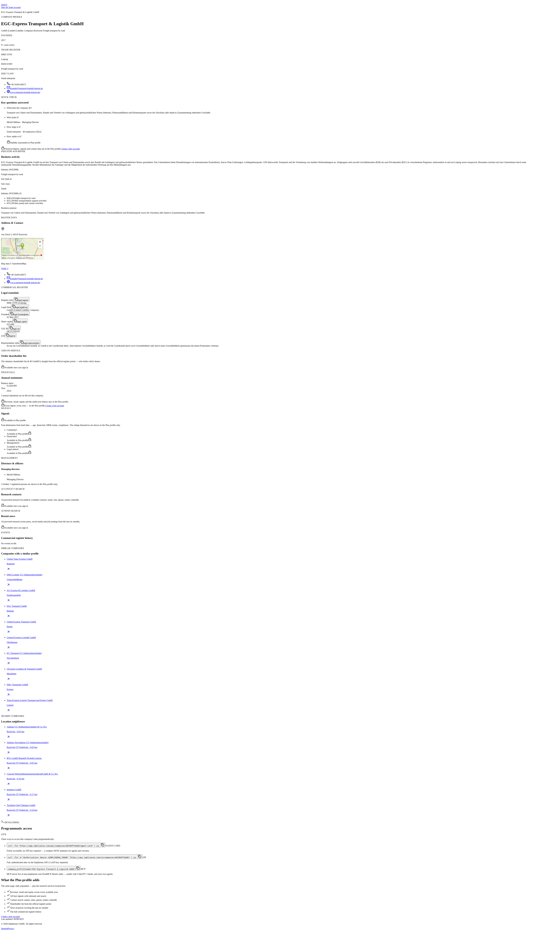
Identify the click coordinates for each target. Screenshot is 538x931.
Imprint (4, 928)
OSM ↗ (4, 268)
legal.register (23, 300)
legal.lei (12, 336)
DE (2, 5)
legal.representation (31, 343)
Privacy (11, 928)
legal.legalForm (21, 307)
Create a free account (70, 149)
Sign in (4, 7)
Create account (14, 7)
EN (5, 5)
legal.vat (16, 329)
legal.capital (22, 322)
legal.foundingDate (20, 314)
